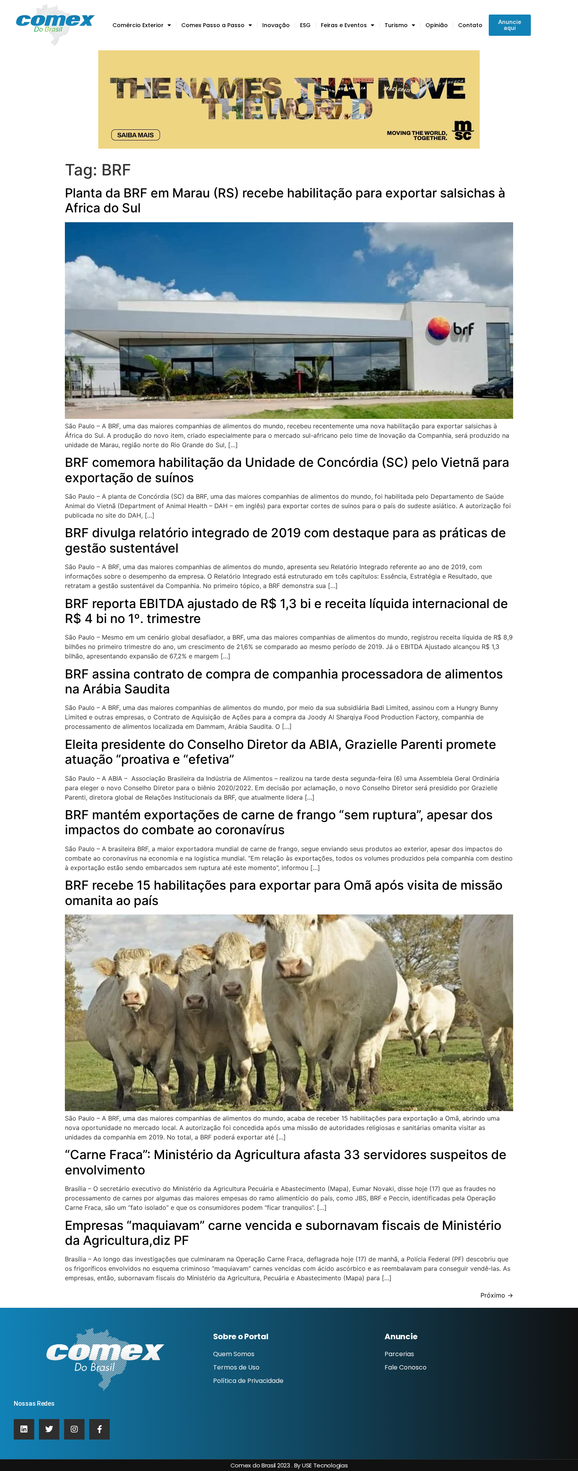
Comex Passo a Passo (213, 25)
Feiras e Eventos (344, 25)
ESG (305, 25)
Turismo (396, 25)
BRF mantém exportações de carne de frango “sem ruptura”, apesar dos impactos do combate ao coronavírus (279, 822)
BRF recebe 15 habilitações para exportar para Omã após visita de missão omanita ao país (284, 892)
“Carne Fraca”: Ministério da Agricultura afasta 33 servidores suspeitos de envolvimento (285, 1162)
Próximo (496, 1295)
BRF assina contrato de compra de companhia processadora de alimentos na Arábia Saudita (284, 681)
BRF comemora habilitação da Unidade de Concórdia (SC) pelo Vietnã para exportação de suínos (287, 470)
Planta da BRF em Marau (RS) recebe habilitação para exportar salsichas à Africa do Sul (285, 200)
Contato (470, 25)
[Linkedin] (24, 1429)
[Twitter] (49, 1429)
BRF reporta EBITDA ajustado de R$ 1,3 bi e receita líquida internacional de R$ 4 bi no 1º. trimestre (286, 611)
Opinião (436, 25)
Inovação (276, 25)
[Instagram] (74, 1429)
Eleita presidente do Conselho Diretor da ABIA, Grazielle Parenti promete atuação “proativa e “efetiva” (280, 752)
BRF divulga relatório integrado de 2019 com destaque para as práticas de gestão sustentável (285, 540)
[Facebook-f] (99, 1429)
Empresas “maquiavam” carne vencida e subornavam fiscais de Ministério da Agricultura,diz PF (283, 1233)
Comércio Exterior (138, 25)
